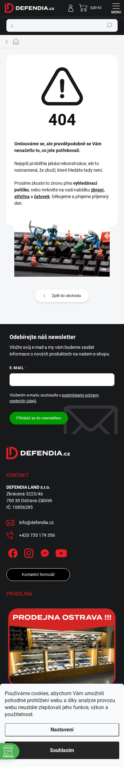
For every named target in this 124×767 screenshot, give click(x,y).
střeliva (22, 196)
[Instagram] (27, 551)
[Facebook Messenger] (43, 551)
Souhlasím (62, 750)
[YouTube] (61, 551)
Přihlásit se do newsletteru (38, 418)
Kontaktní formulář (38, 574)
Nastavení (62, 730)
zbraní (97, 189)
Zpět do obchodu (66, 296)
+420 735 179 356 (37, 535)
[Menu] (116, 8)
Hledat (109, 25)
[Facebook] (11, 551)
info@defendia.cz (36, 522)
